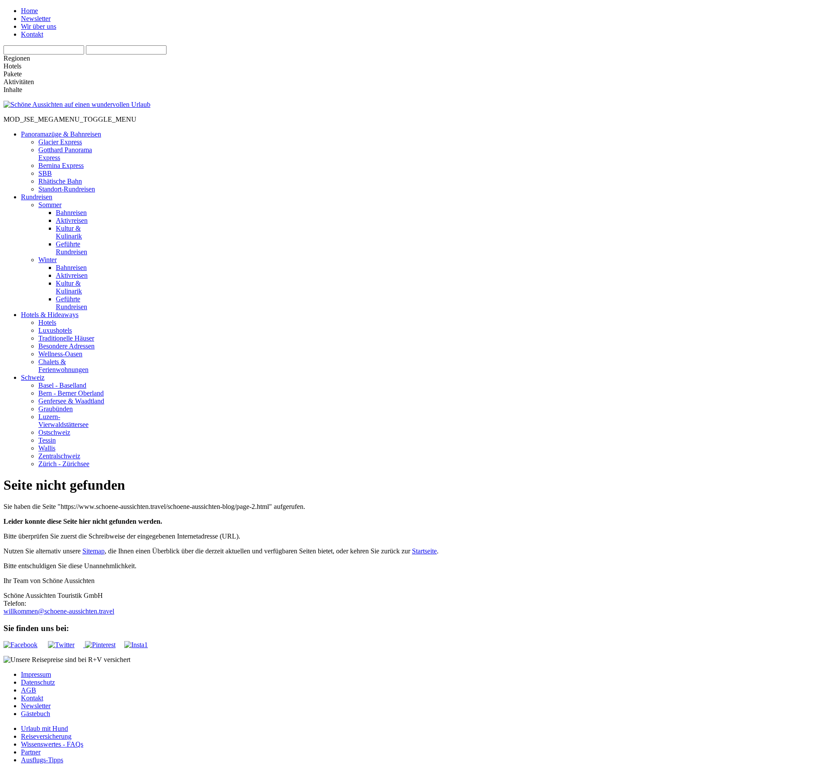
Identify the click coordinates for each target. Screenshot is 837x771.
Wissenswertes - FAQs (52, 744)
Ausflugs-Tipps (42, 760)
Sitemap (93, 551)
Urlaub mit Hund (44, 728)
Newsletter (36, 18)
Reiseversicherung (46, 736)
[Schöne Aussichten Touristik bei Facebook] (24, 644)
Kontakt (32, 34)
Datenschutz (38, 682)
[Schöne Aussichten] (76, 104)
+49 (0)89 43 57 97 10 (57, 603)
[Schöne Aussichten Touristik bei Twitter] (65, 644)
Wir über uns (38, 26)
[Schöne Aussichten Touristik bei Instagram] (136, 644)
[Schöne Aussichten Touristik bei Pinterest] (99, 644)
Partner (31, 752)
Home (29, 10)
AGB (28, 690)
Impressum (36, 674)
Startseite (424, 551)
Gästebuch (35, 713)
